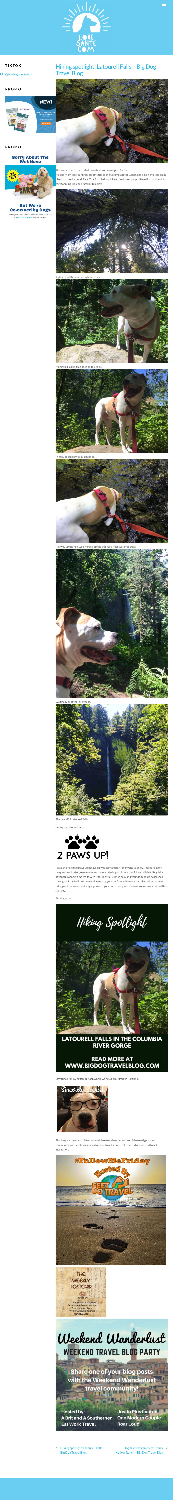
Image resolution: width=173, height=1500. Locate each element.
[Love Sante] (86, 51)
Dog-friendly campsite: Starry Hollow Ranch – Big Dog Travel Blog (139, 1450)
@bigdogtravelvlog (18, 74)
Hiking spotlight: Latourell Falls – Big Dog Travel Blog (106, 69)
